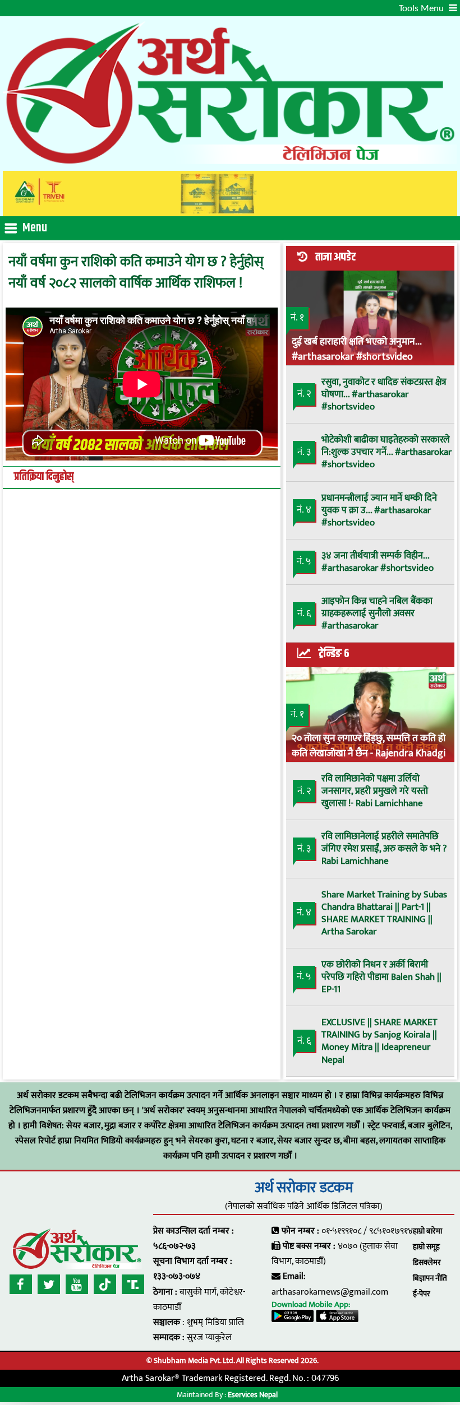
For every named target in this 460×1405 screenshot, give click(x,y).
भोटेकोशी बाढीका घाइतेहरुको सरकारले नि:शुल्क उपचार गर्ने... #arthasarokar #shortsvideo (386, 452)
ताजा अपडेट (335, 257)
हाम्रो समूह (426, 1246)
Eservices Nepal (253, 1394)
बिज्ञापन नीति (430, 1278)
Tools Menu (422, 8)
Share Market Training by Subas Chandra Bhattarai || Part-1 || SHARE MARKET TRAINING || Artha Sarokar (384, 913)
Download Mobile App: (311, 1304)
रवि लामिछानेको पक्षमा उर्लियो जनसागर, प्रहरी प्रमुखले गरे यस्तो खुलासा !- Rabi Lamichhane (374, 791)
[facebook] (21, 1284)
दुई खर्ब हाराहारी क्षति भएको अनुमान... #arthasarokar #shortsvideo (356, 348)
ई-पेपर (421, 1293)
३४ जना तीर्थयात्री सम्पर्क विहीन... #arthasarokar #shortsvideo (377, 562)
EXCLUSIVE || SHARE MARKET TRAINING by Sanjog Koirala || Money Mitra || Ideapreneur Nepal (379, 1041)
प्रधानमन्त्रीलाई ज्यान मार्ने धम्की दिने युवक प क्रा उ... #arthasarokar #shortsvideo (379, 510)
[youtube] (77, 1284)
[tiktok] (105, 1284)
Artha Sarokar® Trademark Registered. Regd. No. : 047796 (230, 1378)
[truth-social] (133, 1284)
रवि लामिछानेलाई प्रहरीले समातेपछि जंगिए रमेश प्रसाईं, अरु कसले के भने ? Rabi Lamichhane (384, 848)
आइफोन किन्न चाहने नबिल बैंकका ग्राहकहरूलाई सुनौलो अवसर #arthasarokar (377, 613)
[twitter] (49, 1284)
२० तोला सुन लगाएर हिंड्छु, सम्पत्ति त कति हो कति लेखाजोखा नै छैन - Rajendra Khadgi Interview (368, 745)
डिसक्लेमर (427, 1262)
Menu (34, 228)
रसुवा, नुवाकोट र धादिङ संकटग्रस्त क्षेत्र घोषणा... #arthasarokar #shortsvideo (384, 394)
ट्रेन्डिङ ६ (334, 654)
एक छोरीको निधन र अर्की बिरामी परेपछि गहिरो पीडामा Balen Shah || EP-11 (381, 977)
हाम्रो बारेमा (427, 1231)
